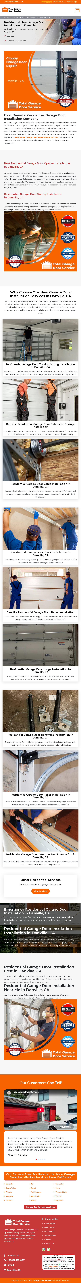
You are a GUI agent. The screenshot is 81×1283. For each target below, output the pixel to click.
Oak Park (9, 1200)
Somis (57, 1188)
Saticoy (33, 1200)
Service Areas (50, 1235)
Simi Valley (59, 1184)
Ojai (32, 1184)
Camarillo (9, 1184)
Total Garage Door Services (39, 1280)
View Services (40, 891)
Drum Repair (49, 1227)
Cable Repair (49, 1223)
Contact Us (49, 1243)
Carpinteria (59, 1200)
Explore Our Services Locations (40, 1207)
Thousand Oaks (61, 1192)
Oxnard (33, 1188)
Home (6, 18)
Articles (47, 1239)
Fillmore (9, 1192)
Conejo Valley (11, 1188)
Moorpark (9, 1196)
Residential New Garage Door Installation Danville (42, 18)
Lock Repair (49, 1231)
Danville (15, 18)
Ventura (58, 1196)
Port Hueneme (36, 1192)
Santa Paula (35, 1196)
